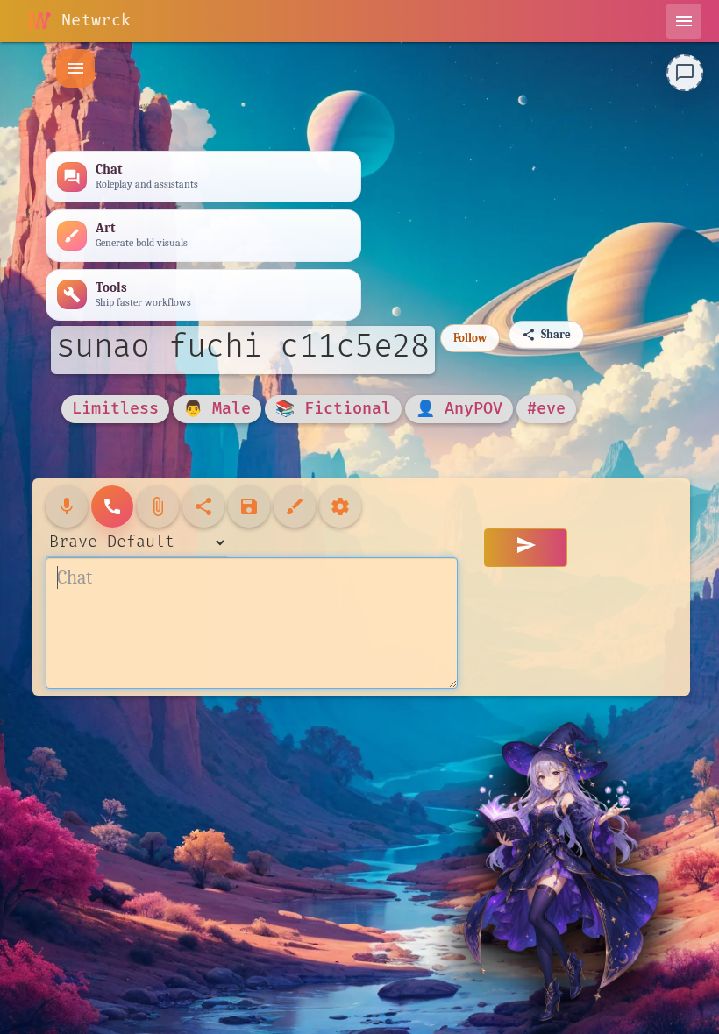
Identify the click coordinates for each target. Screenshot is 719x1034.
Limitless (115, 409)
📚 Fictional (333, 409)
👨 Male (217, 409)
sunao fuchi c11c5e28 (243, 347)
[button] (75, 68)
